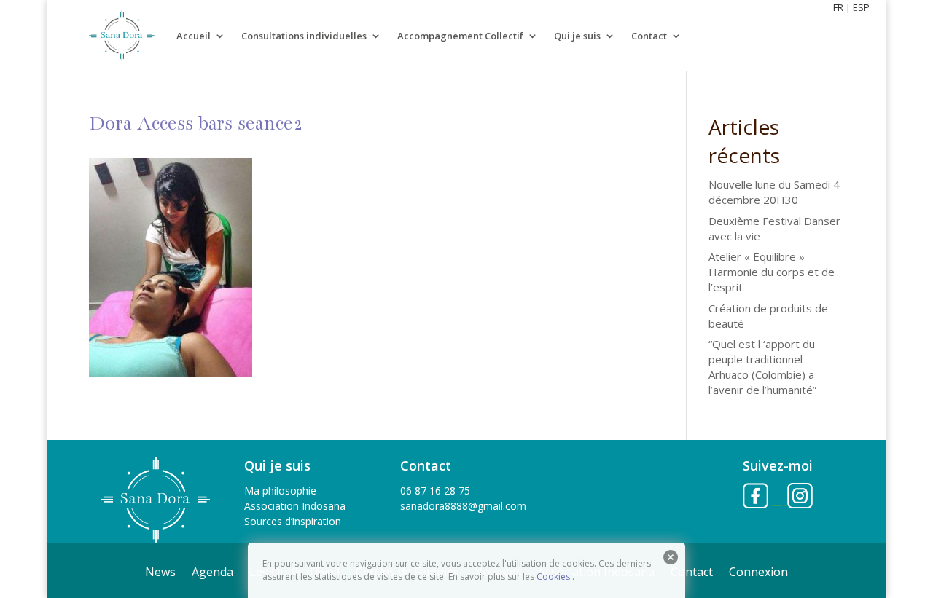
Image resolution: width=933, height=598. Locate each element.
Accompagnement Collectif (460, 35)
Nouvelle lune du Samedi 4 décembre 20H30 (774, 192)
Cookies (553, 576)
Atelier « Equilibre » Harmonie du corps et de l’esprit (771, 271)
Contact (649, 35)
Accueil (193, 35)
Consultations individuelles (304, 35)
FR (838, 7)
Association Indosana (295, 506)
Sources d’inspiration (292, 521)
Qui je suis (577, 35)
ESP (861, 7)
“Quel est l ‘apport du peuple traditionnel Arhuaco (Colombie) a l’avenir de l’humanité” (762, 367)
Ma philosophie (280, 490)
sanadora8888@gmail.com (463, 506)
